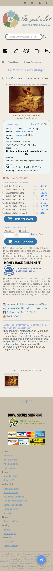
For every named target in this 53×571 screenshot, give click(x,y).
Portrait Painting (11, 492)
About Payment (11, 459)
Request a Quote (11, 521)
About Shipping (11, 464)
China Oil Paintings (13, 505)
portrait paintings (11, 344)
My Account (9, 541)
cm (42, 234)
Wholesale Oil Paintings (15, 496)
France (19, 135)
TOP (28, 402)
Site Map (8, 513)
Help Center (9, 468)
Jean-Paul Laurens (33, 62)
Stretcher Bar (10, 480)
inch (35, 234)
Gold (18, 148)
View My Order (11, 488)
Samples (7, 529)
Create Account (11, 546)
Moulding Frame (11, 476)
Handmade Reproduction (15, 500)
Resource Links (11, 509)
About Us (8, 455)
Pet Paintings (10, 533)
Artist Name (13, 62)
